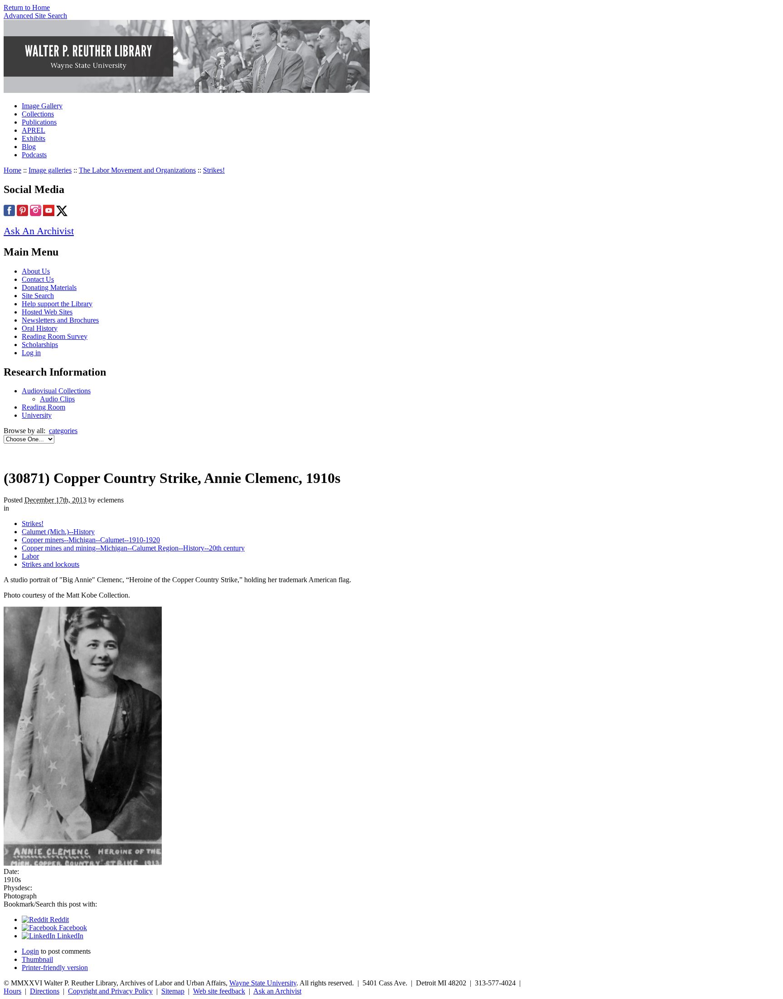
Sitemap (172, 991)
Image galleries (50, 170)
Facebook (72, 927)
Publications (39, 122)
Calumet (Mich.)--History (58, 532)
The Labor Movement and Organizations (137, 170)
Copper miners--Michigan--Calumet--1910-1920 (91, 540)
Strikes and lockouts (50, 564)
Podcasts (34, 155)
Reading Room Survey (54, 336)
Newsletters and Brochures (60, 320)
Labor (30, 556)
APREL (33, 130)
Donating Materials (49, 287)
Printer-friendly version (55, 967)
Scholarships (40, 344)
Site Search (38, 295)
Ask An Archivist (39, 230)
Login (30, 951)
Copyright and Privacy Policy (110, 991)
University (37, 415)
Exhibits (33, 138)
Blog (29, 146)
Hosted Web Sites (47, 312)
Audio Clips (57, 399)
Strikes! (214, 170)
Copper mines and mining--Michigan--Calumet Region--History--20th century (133, 548)
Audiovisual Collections (56, 391)
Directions (44, 991)
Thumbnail (37, 959)
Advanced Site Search (35, 15)
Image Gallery (42, 106)
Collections (38, 114)
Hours (12, 991)
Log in (31, 353)
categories (63, 430)
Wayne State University (262, 983)
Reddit (58, 919)
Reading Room (43, 407)
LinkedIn (69, 936)
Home (12, 170)
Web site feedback (219, 991)
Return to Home (27, 7)
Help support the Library (57, 304)
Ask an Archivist (277, 991)
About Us (36, 271)
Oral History (40, 328)
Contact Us (38, 279)
